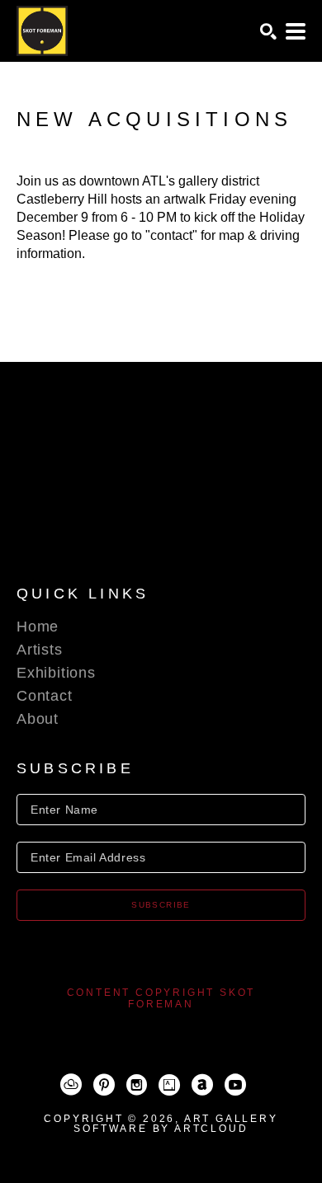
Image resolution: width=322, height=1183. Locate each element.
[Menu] (295, 31)
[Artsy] (169, 1085)
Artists (40, 649)
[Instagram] (136, 1085)
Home (38, 626)
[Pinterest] (104, 1085)
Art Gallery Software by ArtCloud (175, 1123)
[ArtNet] (202, 1085)
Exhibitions (56, 672)
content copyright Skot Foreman (161, 998)
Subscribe (161, 904)
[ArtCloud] (71, 1085)
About (38, 718)
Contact (45, 695)
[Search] (268, 31)
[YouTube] (235, 1085)
